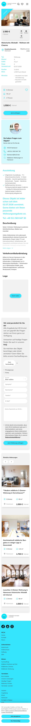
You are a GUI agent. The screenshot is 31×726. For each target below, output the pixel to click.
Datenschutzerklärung (12, 437)
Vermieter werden (7, 686)
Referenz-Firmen (6, 683)
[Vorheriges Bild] (4, 18)
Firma (7, 372)
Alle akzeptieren (15, 716)
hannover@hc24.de (13, 155)
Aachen (3, 690)
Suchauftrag (5, 662)
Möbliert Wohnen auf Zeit (9, 664)
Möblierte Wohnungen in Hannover (15, 159)
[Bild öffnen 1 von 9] (15, 18)
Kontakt (3, 637)
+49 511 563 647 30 (13, 151)
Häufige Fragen (6, 681)
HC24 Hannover (12, 148)
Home (3, 635)
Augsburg (4, 693)
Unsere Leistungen (7, 679)
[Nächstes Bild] (27, 18)
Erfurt (3, 695)
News (3, 640)
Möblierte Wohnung (7, 669)
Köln (2, 702)
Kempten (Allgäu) (6, 700)
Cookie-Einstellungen (7, 712)
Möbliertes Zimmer (7, 666)
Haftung (3, 652)
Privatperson (9, 370)
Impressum (4, 647)
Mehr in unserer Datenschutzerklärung (16, 710)
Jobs (2, 654)
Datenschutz (5, 649)
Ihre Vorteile (5, 676)
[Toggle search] (18, 4)
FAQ (5, 345)
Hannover (4, 697)
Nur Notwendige (15, 721)
